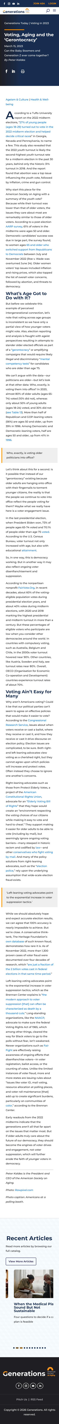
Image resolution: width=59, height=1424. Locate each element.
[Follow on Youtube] (13, 3)
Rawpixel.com (24, 1190)
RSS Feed (37, 1399)
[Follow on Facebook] (4, 3)
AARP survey (14, 226)
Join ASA (39, 3)
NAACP (39, 1017)
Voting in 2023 (40, 23)
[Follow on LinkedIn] (18, 3)
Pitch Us (21, 1399)
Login (52, 3)
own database (15, 941)
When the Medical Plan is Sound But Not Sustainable (29, 1307)
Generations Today (16, 23)
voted (45, 532)
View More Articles (21, 1261)
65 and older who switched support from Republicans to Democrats (29, 249)
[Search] (48, 10)
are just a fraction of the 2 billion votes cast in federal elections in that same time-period (29, 969)
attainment (29, 550)
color (9, 1105)
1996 (8, 440)
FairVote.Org (26, 587)
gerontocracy (20, 349)
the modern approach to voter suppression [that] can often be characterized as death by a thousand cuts (26, 1004)
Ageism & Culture (17, 99)
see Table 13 (14, 412)
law (38, 847)
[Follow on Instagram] (9, 3)
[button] (14, 1348)
